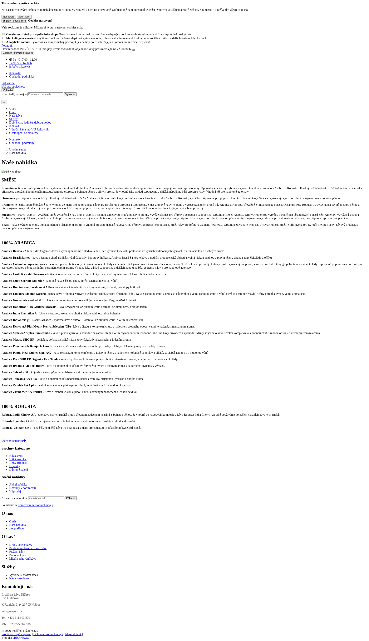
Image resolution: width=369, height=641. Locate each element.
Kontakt (14, 126)
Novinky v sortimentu (22, 488)
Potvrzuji (7, 45)
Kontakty (15, 73)
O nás (12, 112)
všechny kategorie (12, 440)
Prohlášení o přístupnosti (16, 634)
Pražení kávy (17, 551)
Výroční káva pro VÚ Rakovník (29, 129)
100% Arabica (18, 459)
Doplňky (14, 466)
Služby (13, 119)
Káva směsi (16, 455)
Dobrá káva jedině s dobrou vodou (30, 122)
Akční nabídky (18, 484)
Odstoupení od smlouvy (23, 133)
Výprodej (15, 491)
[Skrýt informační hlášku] (133, 50)
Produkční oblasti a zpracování (28, 548)
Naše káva (15, 115)
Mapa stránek (73, 634)
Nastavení (8, 16)
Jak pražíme (16, 528)
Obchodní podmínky (21, 76)
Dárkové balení (18, 469)
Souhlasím (24, 16)
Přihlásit (70, 498)
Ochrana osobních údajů (48, 634)
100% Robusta (18, 462)
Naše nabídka (17, 525)
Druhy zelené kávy (20, 544)
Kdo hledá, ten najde (14, 94)
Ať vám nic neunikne (15, 498)
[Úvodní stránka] (13, 86)
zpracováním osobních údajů (35, 505)
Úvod (12, 108)
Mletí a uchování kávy (22, 558)
